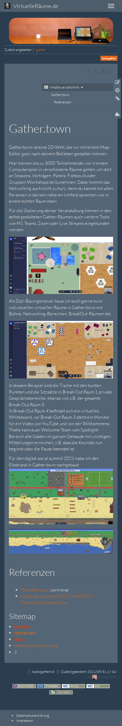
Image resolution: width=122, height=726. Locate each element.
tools (18, 639)
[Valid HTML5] (74, 685)
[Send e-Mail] (103, 71)
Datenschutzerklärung (32, 715)
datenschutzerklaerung (36, 645)
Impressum (24, 720)
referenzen (25, 633)
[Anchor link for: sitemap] (39, 616)
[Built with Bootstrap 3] (24, 685)
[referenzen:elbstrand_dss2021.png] (61, 496)
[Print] (110, 71)
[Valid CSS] (98, 685)
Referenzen (62, 102)
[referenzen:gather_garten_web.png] (61, 265)
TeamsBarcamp (35, 590)
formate (21, 626)
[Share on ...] (89, 71)
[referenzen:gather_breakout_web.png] (61, 349)
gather (41, 49)
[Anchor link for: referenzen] (59, 571)
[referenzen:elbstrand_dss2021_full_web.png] (61, 540)
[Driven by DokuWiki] (61, 692)
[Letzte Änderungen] (96, 71)
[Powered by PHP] (49, 685)
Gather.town (60, 94)
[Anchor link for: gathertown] (76, 127)
